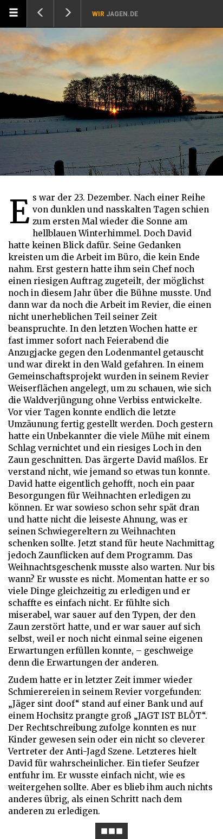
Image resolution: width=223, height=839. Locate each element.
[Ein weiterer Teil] (67, 13)
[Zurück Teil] (40, 13)
